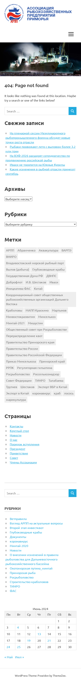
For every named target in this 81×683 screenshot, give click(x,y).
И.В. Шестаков (36, 282)
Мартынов (59, 310)
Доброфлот (14, 282)
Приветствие (19, 453)
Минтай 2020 (19, 546)
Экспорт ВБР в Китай (52, 387)
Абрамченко (26, 250)
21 (49, 640)
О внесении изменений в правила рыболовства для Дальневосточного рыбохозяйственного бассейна (31, 559)
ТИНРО (40, 380)
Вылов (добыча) (17, 269)
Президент (17, 449)
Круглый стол (19, 431)
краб (57, 393)
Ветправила (18, 519)
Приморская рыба (22, 573)
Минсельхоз (47, 316)
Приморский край (52, 361)
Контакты (16, 426)
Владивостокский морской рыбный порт (35, 263)
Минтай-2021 (15, 323)
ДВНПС (51, 276)
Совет (14, 458)
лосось (68, 393)
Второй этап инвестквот (27, 528)
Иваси (54, 282)
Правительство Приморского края (30, 342)
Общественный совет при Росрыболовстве (36, 329)
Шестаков (27, 387)
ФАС (13, 591)
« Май (9, 657)
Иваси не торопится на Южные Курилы (37, 164)
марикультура (16, 399)
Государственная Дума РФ (24, 276)
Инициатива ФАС (18, 288)
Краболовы (14, 310)
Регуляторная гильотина (34, 367)
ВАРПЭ (66, 250)
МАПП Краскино (37, 310)
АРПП (10, 250)
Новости (15, 435)
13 (39, 634)
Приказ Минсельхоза (21, 361)
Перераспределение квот (24, 336)
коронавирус (41, 393)
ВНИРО (11, 256)
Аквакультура (48, 250)
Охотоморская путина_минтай (31, 568)
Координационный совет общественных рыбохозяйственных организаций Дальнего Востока (37, 299)
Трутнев (11, 387)
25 (19, 647)
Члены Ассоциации (23, 462)
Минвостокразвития (20, 316)
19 (29, 640)
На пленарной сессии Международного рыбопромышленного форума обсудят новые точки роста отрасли (37, 137)
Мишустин (35, 323)
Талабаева (56, 380)
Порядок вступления (24, 444)
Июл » (19, 657)
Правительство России (22, 348)
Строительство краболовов (29, 582)
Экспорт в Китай (17, 393)
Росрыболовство (18, 374)
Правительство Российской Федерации (34, 355)
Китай (38, 288)
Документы (18, 537)
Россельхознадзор (46, 374)
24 (8, 647)
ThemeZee (59, 675)
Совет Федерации (19, 380)
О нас (13, 440)
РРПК (10, 367)
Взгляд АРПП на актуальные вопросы (36, 523)
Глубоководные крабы (48, 269)
